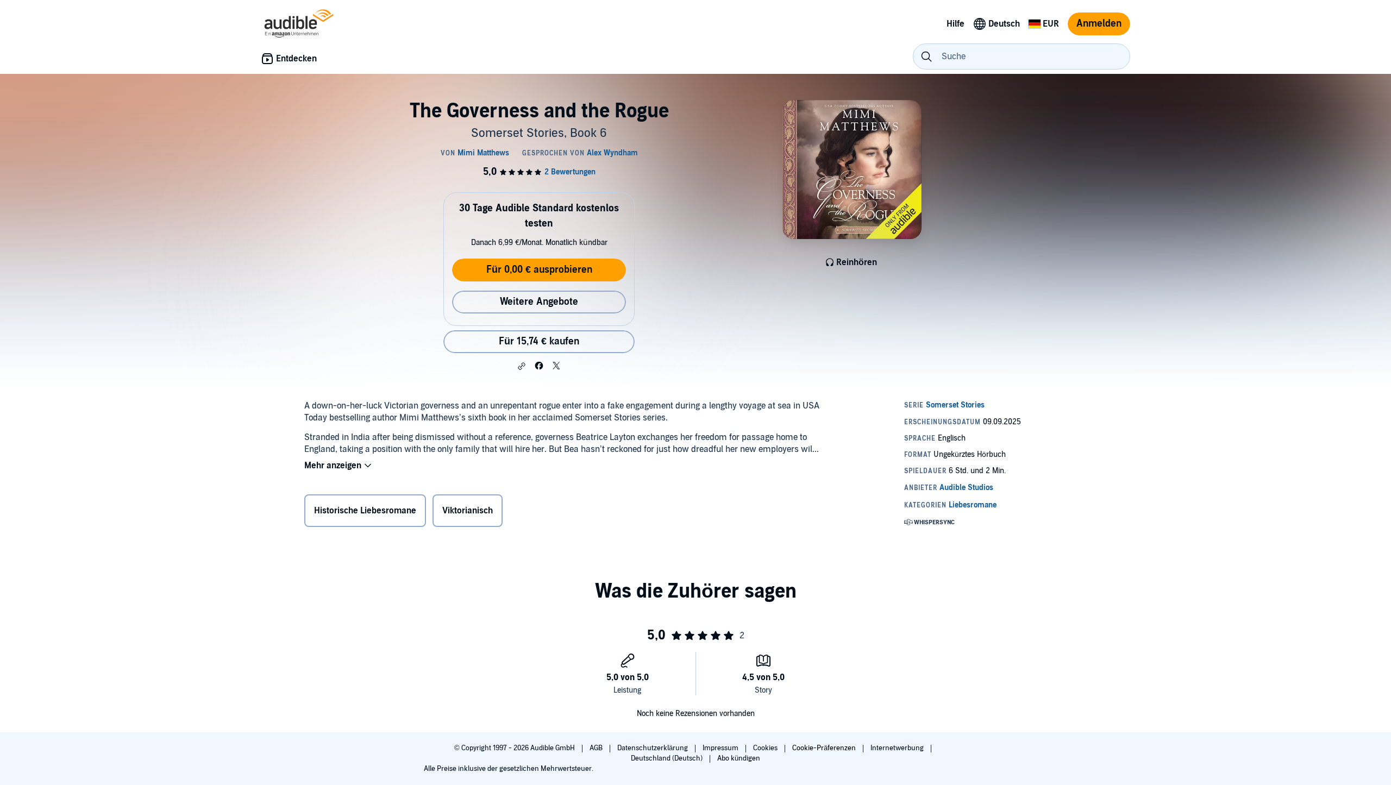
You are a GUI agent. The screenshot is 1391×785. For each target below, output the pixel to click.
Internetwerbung (897, 748)
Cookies (766, 748)
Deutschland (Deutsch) (667, 758)
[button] (521, 366)
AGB (597, 748)
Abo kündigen (738, 758)
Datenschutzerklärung (653, 748)
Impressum (721, 748)
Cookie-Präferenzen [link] (824, 748)
